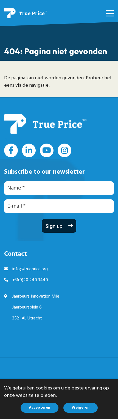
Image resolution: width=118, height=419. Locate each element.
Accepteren (39, 408)
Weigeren (80, 408)
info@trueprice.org (30, 269)
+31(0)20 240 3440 (30, 280)
